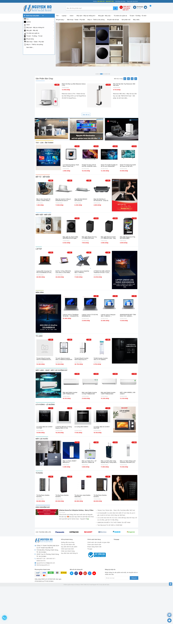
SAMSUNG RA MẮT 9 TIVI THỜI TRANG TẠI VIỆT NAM (113, 522)
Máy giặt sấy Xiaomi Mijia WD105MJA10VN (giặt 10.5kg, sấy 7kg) (70, 237)
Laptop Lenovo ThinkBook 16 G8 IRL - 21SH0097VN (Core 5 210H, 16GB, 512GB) (70, 315)
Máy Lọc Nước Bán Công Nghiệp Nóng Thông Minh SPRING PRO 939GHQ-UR (109, 461)
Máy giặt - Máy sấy (32, 30)
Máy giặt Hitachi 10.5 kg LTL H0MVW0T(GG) (89, 237)
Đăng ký (134, 578)
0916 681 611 (126, 9)
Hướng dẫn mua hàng (67, 542)
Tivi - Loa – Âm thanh (44, 143)
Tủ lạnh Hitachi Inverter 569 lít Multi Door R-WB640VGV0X (81, 358)
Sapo (108, 584)
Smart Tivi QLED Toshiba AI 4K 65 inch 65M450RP (109, 165)
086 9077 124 (40, 558)
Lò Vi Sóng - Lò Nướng (45, 404)
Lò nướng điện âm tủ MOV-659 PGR (102, 427)
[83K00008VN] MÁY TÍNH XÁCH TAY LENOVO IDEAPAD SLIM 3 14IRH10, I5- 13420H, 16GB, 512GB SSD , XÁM (128, 315)
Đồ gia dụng (30, 39)
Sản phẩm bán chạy (44, 78)
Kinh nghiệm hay (43, 507)
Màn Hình (40, 292)
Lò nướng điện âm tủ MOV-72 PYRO (44, 427)
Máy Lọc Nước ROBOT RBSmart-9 (69, 461)
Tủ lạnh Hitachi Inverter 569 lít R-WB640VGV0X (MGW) (43, 358)
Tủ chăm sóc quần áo (32, 33)
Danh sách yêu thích (132, 1)
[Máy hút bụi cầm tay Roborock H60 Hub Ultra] (99, 95)
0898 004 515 (40, 560)
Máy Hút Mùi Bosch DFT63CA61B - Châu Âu (101, 199)
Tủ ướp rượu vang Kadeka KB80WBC (82, 495)
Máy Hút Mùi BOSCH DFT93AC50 (81, 199)
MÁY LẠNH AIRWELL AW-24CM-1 (128, 393)
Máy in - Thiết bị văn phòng (34, 44)
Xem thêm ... (30, 47)
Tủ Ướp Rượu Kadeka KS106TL (100, 495)
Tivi (27, 19)
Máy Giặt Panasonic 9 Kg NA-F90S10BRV (127, 237)
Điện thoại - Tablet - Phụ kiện (35, 41)
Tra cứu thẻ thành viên (68, 544)
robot (28, 24)
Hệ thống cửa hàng (120, 1)
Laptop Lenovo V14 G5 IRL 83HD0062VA (90, 315)
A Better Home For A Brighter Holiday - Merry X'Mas (76, 510)
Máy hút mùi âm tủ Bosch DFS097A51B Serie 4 (63, 199)
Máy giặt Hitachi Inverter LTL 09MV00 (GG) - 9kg (108, 237)
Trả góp (89, 549)
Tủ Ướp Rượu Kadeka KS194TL (62, 495)
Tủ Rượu (39, 473)
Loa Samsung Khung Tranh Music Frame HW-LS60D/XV (71, 165)
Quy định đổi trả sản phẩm (69, 546)
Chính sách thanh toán (94, 544)
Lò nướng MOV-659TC (81, 426)
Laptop (28, 22)
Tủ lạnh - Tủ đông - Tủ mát (34, 36)
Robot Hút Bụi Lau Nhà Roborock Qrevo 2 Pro (74, 84)
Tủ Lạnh (39, 336)
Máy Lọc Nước (42, 439)
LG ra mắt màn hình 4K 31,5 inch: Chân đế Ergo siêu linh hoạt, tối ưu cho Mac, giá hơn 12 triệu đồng (117, 519)
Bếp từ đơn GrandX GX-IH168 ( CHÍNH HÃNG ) (43, 199)
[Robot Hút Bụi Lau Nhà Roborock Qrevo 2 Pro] (48, 95)
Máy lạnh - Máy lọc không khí (35, 27)
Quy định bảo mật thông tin (69, 553)
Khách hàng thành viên (94, 546)
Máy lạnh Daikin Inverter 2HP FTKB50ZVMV (70, 393)
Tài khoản (140, 7)
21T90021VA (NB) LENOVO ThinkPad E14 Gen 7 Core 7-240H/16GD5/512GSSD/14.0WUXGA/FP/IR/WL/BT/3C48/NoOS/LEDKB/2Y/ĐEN (102, 271)
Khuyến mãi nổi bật (113, 19)
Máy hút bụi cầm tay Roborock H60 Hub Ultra (124, 84)
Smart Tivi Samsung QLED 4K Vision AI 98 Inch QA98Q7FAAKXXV (128, 165)
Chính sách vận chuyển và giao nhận (98, 542)
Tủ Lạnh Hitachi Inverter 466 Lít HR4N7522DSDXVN (64, 358)
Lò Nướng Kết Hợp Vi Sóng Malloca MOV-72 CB (64, 427)
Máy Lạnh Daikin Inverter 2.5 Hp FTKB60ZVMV (89, 393)
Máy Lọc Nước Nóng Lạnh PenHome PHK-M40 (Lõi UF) (128, 461)
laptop (39, 249)
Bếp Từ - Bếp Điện (43, 177)
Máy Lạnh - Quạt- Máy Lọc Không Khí (51, 370)
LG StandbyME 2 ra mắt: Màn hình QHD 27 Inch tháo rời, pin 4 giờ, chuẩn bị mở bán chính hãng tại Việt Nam (116, 514)
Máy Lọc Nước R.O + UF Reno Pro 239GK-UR (89, 461)
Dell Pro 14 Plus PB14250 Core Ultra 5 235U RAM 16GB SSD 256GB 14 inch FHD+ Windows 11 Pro (63, 271)
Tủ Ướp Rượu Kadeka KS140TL (42, 495)
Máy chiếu (136, 19)
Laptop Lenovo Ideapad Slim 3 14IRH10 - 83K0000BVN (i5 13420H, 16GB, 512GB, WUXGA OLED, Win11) (109, 315)
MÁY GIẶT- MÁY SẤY (43, 215)
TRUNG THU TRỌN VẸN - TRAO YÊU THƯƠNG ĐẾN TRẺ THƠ (116, 510)
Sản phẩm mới (126, 19)
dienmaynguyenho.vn (43, 565)
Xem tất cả (86, 114)
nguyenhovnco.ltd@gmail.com (45, 563)
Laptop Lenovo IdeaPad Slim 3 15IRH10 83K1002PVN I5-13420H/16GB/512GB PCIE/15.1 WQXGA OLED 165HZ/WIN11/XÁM (82, 271)
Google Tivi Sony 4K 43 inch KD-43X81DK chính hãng (89, 165)
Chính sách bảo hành (67, 549)
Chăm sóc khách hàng (68, 551)
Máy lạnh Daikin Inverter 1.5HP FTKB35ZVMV (108, 393)
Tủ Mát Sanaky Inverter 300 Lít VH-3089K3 (101, 358)
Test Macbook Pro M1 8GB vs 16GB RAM (109, 525)
